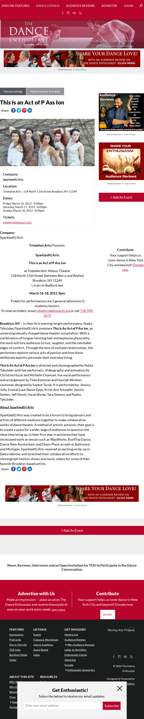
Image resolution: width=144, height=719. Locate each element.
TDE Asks (14, 649)
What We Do (16, 692)
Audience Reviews (80, 5)
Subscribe (111, 706)
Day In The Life (18, 644)
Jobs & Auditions (43, 644)
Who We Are (16, 681)
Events (37, 634)
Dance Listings (47, 5)
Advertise (109, 5)
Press (12, 697)
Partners (14, 707)
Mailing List (71, 634)
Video (12, 659)
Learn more (58, 609)
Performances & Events (45, 91)
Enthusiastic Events (75, 654)
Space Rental (40, 649)
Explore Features (15, 5)
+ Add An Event (121, 197)
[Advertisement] (125, 228)
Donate (107, 614)
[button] (139, 5)
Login (128, 5)
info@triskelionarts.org (17, 222)
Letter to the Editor (75, 649)
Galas (36, 654)
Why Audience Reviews (80, 644)
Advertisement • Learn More (72, 69)
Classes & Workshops (45, 639)
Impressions (16, 634)
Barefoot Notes (18, 654)
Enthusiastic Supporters (81, 670)
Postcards (15, 639)
